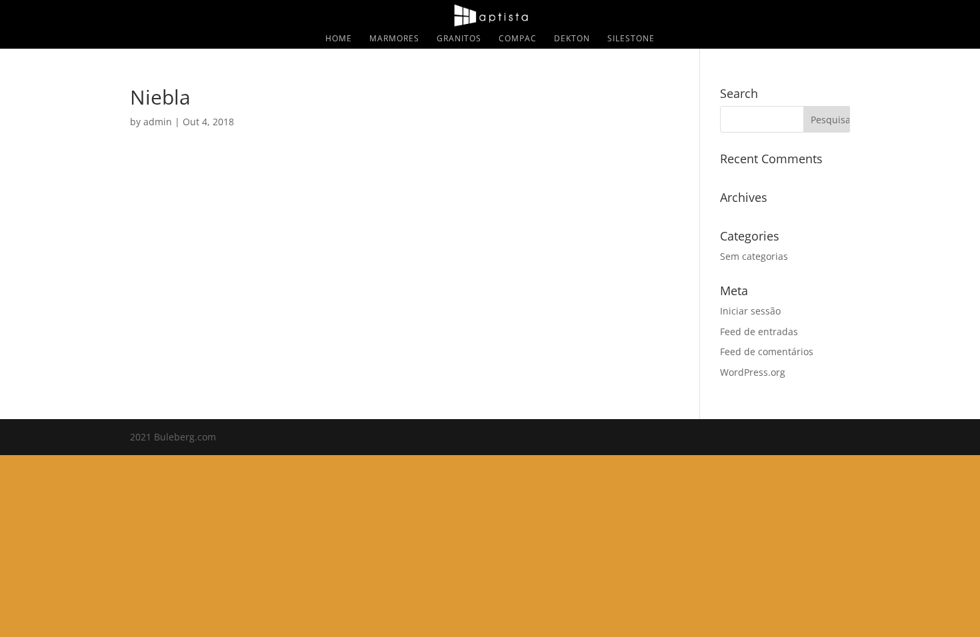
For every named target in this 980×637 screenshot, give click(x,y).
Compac (518, 39)
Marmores (394, 39)
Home (338, 39)
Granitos (459, 39)
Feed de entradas (759, 331)
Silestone (631, 39)
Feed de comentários (766, 351)
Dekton (572, 39)
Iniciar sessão (750, 311)
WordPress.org (752, 372)
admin (157, 121)
